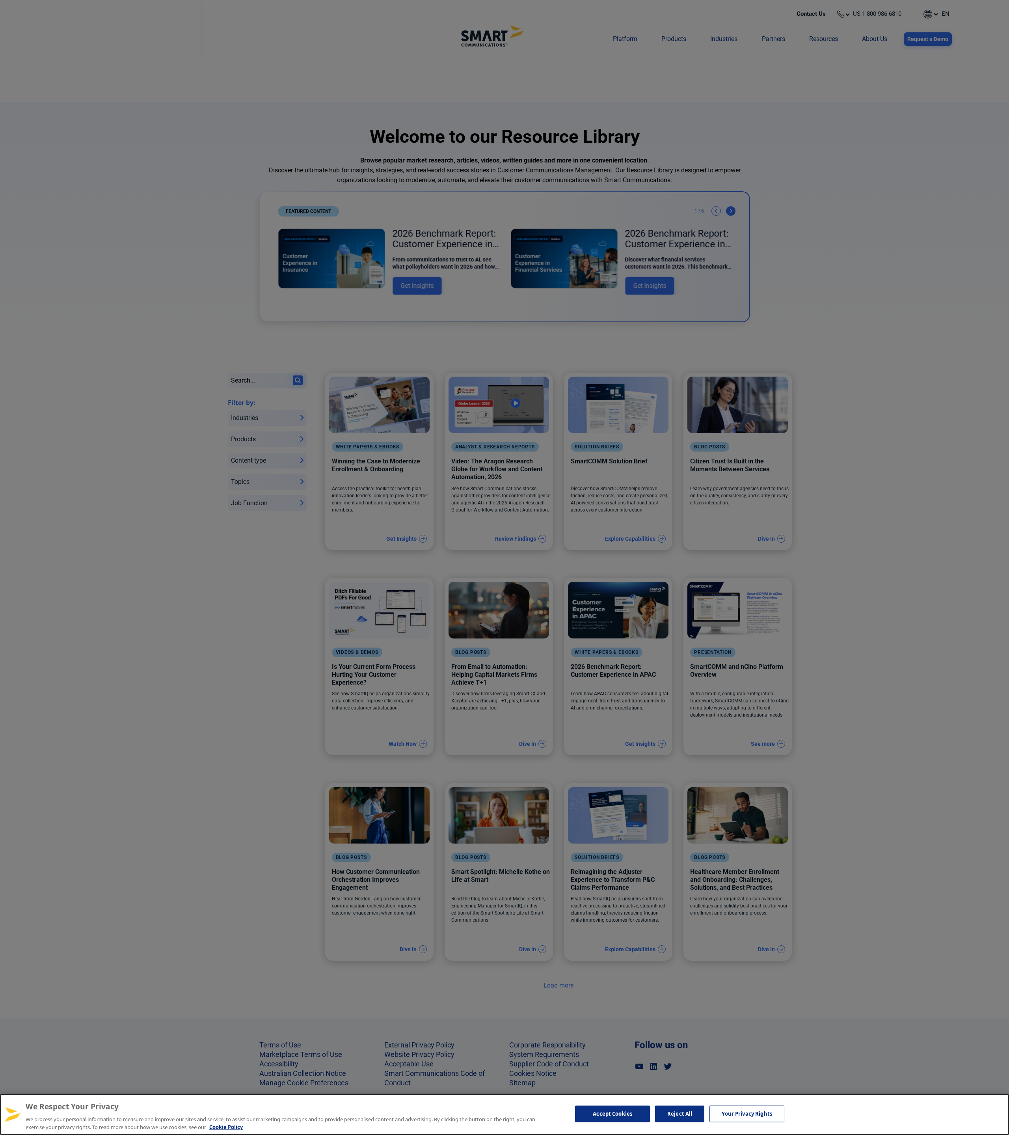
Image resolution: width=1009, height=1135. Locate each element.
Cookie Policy (226, 1126)
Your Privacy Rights (747, 1113)
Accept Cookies (612, 1113)
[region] (504, 1114)
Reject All (679, 1113)
